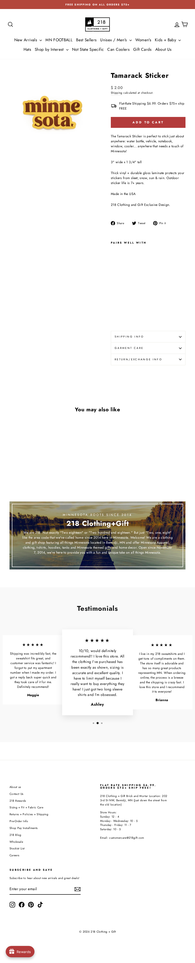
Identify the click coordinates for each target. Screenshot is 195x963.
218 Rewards (18, 801)
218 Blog (15, 835)
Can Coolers (118, 49)
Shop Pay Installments (24, 828)
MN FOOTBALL (59, 40)
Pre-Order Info (19, 821)
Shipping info (129, 336)
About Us (163, 49)
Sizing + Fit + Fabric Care (26, 807)
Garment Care (129, 348)
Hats (27, 49)
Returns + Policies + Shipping (29, 814)
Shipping (116, 93)
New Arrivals (26, 40)
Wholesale (16, 842)
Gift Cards (142, 49)
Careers (14, 855)
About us (15, 787)
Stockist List (17, 848)
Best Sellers (86, 40)
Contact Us (17, 794)
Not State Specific (88, 49)
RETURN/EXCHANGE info (138, 359)
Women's (143, 40)
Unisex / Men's (114, 40)
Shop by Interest (50, 49)
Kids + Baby (166, 40)
